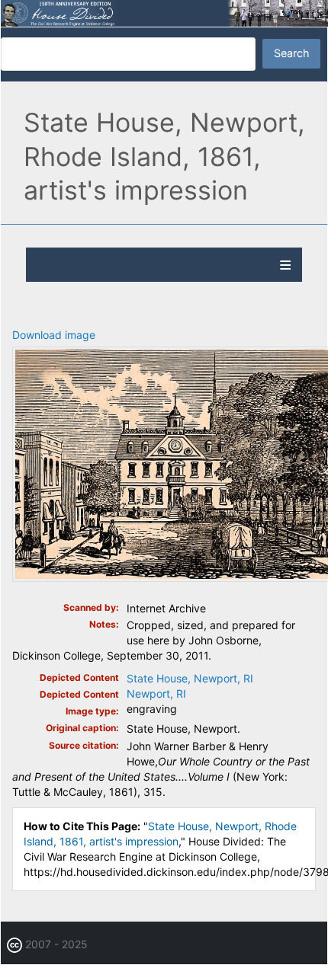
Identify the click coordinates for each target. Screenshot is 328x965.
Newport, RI (156, 693)
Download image (53, 334)
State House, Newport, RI (190, 678)
